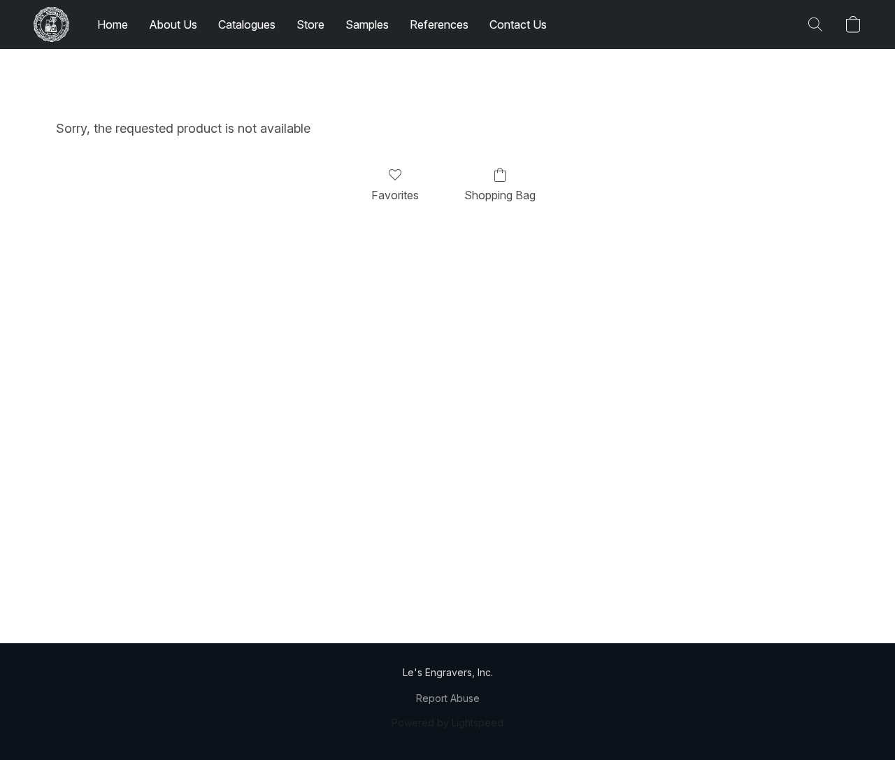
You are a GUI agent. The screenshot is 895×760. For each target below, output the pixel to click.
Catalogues (246, 24)
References (439, 24)
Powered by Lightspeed (447, 723)
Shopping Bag (500, 195)
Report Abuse (448, 698)
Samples (367, 24)
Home (112, 24)
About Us (173, 24)
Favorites (395, 195)
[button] (51, 24)
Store (310, 24)
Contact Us (518, 24)
